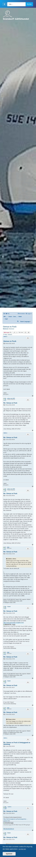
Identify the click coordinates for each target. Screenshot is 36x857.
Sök (30, 4)
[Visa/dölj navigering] (4, 4)
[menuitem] (7, 313)
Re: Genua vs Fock (10, 403)
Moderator (11, 329)
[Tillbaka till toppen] (33, 854)
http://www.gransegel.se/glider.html (13, 622)
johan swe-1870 (11, 398)
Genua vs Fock (9, 327)
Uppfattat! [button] (9, 853)
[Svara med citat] (28, 338)
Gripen (9, 606)
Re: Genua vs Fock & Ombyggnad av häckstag (16, 743)
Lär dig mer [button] (22, 849)
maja (8, 547)
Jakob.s (5, 336)
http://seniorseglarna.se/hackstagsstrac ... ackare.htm (15, 820)
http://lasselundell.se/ (8, 828)
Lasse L (9, 806)
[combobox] (16, 4)
